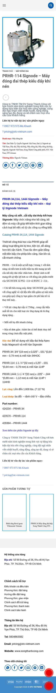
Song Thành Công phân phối (34, 150)
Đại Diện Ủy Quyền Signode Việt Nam (21, 143)
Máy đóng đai (22, 71)
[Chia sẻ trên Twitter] (19, 165)
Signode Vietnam (21, 158)
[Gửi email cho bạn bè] (26, 165)
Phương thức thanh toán (16, 606)
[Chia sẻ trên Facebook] (12, 165)
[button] (4, 5)
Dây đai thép (21, 147)
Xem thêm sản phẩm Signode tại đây (20, 430)
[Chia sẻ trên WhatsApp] (6, 165)
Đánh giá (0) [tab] (8, 191)
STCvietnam (11, 153)
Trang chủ (7, 71)
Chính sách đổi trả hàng (16, 602)
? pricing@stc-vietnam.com (17, 131)
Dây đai (13, 147)
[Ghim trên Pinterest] (33, 165)
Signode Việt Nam (16, 150)
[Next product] (6, 98)
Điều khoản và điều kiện (16, 586)
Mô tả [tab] (5, 185)
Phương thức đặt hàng (15, 590)
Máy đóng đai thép (45, 147)
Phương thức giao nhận (16, 598)
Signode (5, 150)
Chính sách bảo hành (15, 610)
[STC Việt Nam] (28, 5)
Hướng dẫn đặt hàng (14, 594)
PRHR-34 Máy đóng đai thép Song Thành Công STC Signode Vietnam (42, 524)
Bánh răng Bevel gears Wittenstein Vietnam (14, 524)
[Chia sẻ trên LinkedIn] (40, 165)
